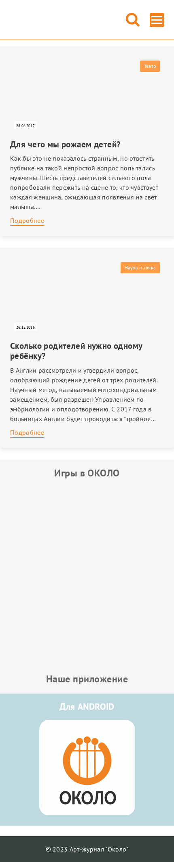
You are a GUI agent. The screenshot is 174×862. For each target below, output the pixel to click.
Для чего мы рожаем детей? (65, 144)
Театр (150, 66)
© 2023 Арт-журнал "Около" (87, 849)
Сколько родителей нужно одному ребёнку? (76, 351)
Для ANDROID (87, 706)
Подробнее (27, 220)
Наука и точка (140, 267)
